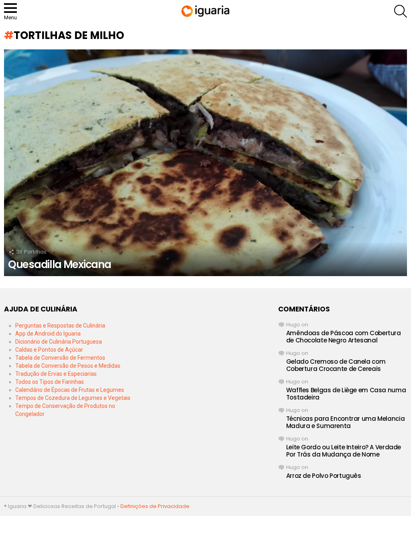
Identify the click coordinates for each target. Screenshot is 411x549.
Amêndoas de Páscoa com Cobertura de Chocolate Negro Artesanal (343, 336)
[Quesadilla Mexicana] (205, 163)
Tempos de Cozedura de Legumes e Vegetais (72, 398)
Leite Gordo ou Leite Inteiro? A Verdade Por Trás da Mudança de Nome (343, 451)
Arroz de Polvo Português (323, 475)
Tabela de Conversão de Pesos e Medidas (67, 366)
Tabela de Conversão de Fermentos (60, 357)
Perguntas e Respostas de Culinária (60, 325)
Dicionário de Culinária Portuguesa (58, 341)
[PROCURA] (400, 11)
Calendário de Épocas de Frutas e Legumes (69, 390)
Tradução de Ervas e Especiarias (56, 374)
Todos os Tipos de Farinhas (49, 382)
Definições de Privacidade (154, 506)
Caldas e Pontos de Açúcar (49, 349)
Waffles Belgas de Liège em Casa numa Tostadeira (346, 394)
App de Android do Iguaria (48, 333)
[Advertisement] (205, 355)
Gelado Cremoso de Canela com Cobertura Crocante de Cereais (336, 365)
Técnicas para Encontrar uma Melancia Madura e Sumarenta (345, 422)
